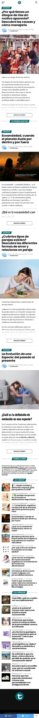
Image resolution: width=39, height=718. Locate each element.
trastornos (14, 31)
